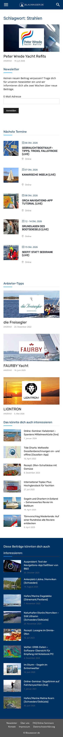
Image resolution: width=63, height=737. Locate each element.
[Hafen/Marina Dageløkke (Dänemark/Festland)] (12, 600)
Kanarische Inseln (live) (38, 174)
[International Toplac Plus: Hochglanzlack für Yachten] (12, 486)
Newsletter (11, 722)
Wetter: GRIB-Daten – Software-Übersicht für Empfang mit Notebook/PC (39, 651)
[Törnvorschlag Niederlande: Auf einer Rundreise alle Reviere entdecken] (12, 521)
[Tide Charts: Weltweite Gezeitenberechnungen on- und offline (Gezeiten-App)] (12, 452)
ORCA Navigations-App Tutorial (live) (37, 202)
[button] (6, 4)
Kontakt (12, 726)
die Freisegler (15, 322)
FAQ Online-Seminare (43, 722)
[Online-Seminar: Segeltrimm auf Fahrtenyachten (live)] (12, 686)
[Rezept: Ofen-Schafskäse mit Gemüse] (12, 470)
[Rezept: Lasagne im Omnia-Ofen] (12, 635)
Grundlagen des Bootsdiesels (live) (35, 228)
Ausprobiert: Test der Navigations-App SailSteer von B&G (41, 565)
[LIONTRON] (31, 391)
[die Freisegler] (31, 304)
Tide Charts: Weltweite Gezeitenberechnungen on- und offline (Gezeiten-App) (41, 451)
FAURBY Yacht (16, 365)
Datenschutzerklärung (44, 726)
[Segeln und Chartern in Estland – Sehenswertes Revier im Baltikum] (12, 503)
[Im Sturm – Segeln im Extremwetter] (12, 669)
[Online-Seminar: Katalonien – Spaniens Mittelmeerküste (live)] (12, 435)
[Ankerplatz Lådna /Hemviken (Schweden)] (12, 584)
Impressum (24, 726)
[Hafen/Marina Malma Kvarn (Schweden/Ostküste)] (12, 703)
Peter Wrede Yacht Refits (25, 56)
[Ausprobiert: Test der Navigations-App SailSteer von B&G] (12, 566)
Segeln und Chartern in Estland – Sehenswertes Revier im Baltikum (41, 502)
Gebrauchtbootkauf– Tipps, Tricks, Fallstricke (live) (40, 151)
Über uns (24, 722)
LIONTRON (12, 409)
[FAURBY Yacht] (31, 347)
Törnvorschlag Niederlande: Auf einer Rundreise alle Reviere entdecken (41, 520)
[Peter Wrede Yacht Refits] (31, 38)
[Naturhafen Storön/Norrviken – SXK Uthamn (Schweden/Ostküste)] (12, 617)
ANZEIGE (8, 60)
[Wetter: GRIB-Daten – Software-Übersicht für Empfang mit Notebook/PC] (12, 651)
